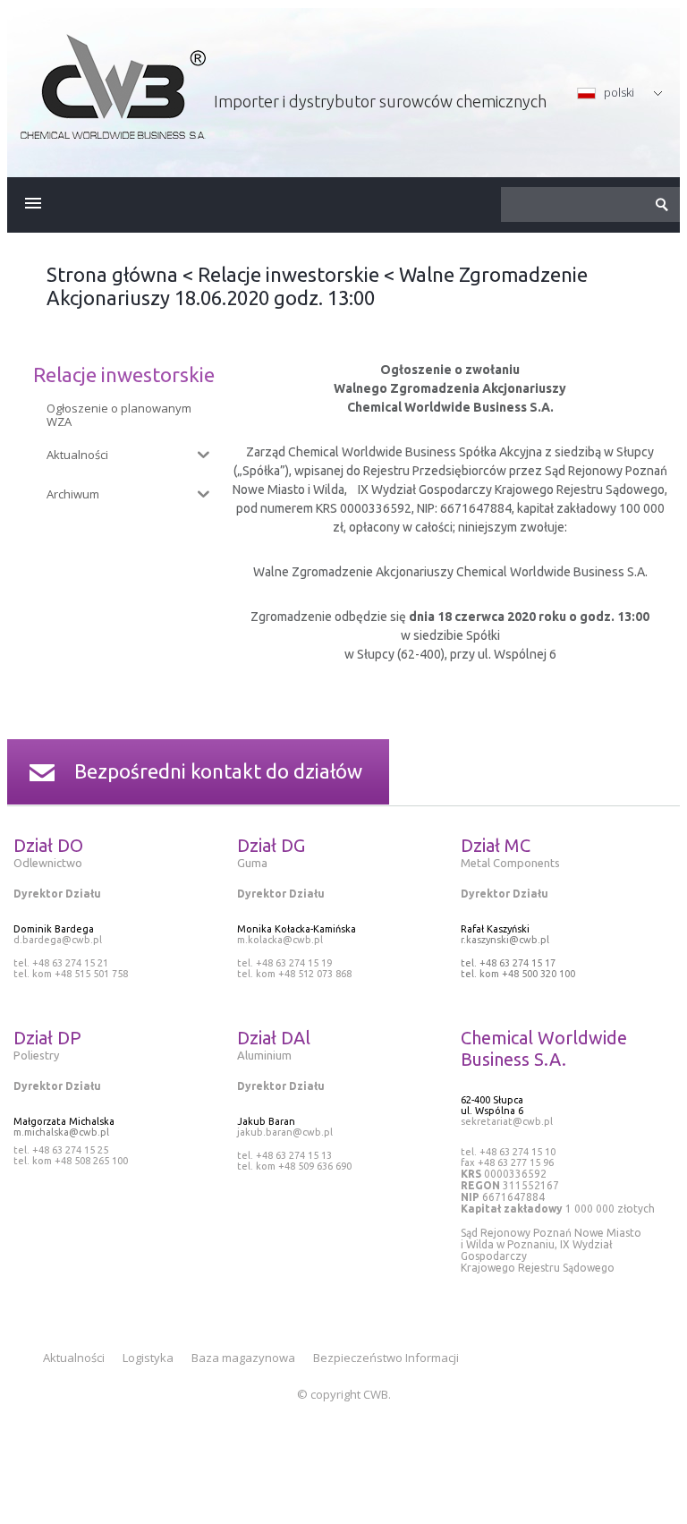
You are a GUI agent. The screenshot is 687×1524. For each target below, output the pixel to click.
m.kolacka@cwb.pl (280, 939)
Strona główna (112, 274)
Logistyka (148, 1357)
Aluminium (264, 1055)
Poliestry (36, 1055)
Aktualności (74, 1357)
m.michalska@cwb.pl (61, 1132)
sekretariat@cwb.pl (507, 1121)
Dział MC (495, 845)
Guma (252, 862)
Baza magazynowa (243, 1357)
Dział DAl (273, 1037)
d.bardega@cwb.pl (57, 939)
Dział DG (271, 845)
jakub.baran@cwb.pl (285, 1132)
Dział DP (47, 1037)
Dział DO (48, 845)
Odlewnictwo (47, 862)
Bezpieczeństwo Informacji (386, 1357)
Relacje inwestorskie (288, 274)
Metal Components (510, 862)
